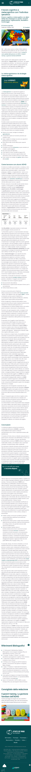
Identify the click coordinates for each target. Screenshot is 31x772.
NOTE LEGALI (7, 757)
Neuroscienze (9, 740)
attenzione (23, 103)
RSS (19, 759)
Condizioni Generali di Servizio (17, 757)
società (7, 159)
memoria (3, 105)
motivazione (16, 147)
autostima (12, 178)
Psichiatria (17, 740)
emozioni (16, 530)
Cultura (23, 740)
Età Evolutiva (8, 737)
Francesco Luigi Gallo (8, 25)
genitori (19, 157)
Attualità (15, 742)
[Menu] (2, 3)
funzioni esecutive (24, 292)
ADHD (23, 294)
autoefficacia (19, 178)
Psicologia (15, 737)
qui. (17, 678)
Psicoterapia (23, 737)
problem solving (17, 277)
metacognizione (7, 91)
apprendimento (6, 134)
